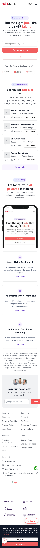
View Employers (27, 429)
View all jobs (20, 167)
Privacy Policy (8, 425)
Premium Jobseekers (7, 441)
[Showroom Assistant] (20, 142)
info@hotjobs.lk (11, 469)
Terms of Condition (10, 421)
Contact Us (10, 461)
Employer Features (29, 425)
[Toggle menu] (36, 4)
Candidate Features (10, 446)
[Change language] (30, 4)
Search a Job (22, 50)
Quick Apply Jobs (28, 444)
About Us (6, 417)
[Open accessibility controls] (4, 541)
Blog (4, 450)
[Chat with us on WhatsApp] (36, 468)
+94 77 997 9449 (13, 465)
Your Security (7, 429)
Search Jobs (26, 440)
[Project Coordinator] (20, 156)
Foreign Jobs (26, 448)
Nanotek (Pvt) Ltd (18, 113)
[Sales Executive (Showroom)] (20, 128)
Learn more (5, 534)
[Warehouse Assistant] (20, 114)
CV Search (25, 421)
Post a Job (20, 57)
